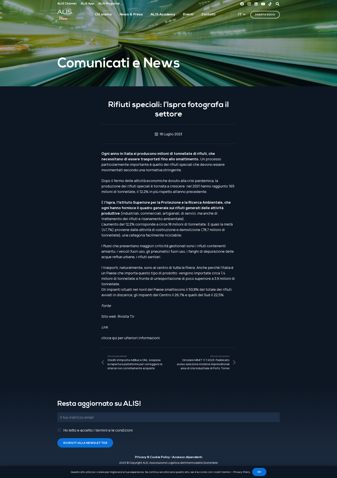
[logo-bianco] (64, 15)
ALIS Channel (66, 3)
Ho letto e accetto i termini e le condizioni (98, 430)
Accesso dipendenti (187, 457)
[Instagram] (249, 3)
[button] (241, 14)
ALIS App (87, 3)
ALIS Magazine (109, 3)
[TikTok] (270, 3)
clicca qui (109, 337)
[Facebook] (242, 3)
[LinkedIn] (256, 3)
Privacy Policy (241, 472)
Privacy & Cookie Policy (152, 457)
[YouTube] (263, 3)
